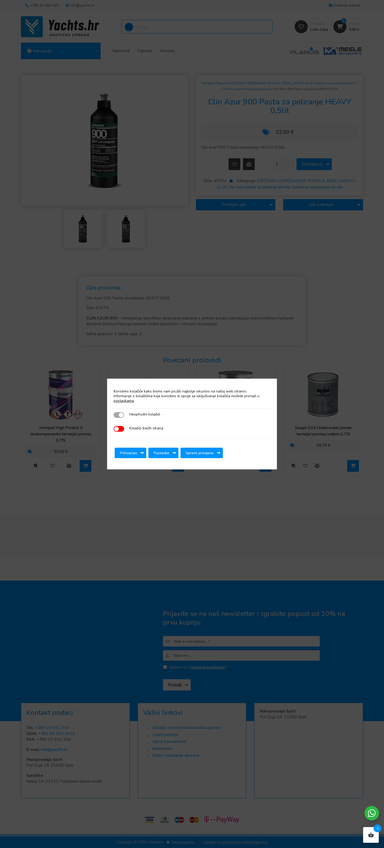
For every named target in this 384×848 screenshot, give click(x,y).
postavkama (124, 400)
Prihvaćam (128, 453)
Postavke (161, 453)
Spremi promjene (200, 453)
